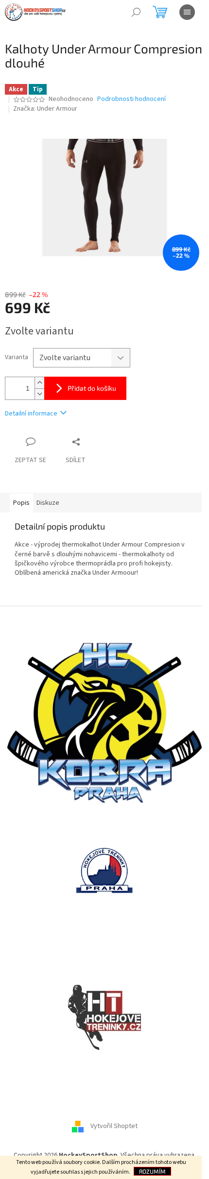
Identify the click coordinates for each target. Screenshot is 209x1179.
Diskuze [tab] (47, 503)
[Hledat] (136, 12)
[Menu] (187, 12)
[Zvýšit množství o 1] (39, 382)
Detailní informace (31, 413)
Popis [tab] (21, 503)
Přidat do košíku (92, 388)
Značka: (45, 109)
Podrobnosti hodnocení (131, 99)
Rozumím (152, 1171)
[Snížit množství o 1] (39, 393)
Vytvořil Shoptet (114, 1126)
